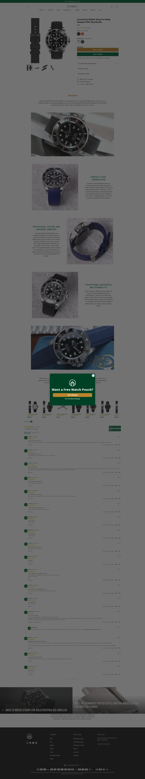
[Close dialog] (93, 375)
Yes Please (72, 395)
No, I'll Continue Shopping (72, 398)
